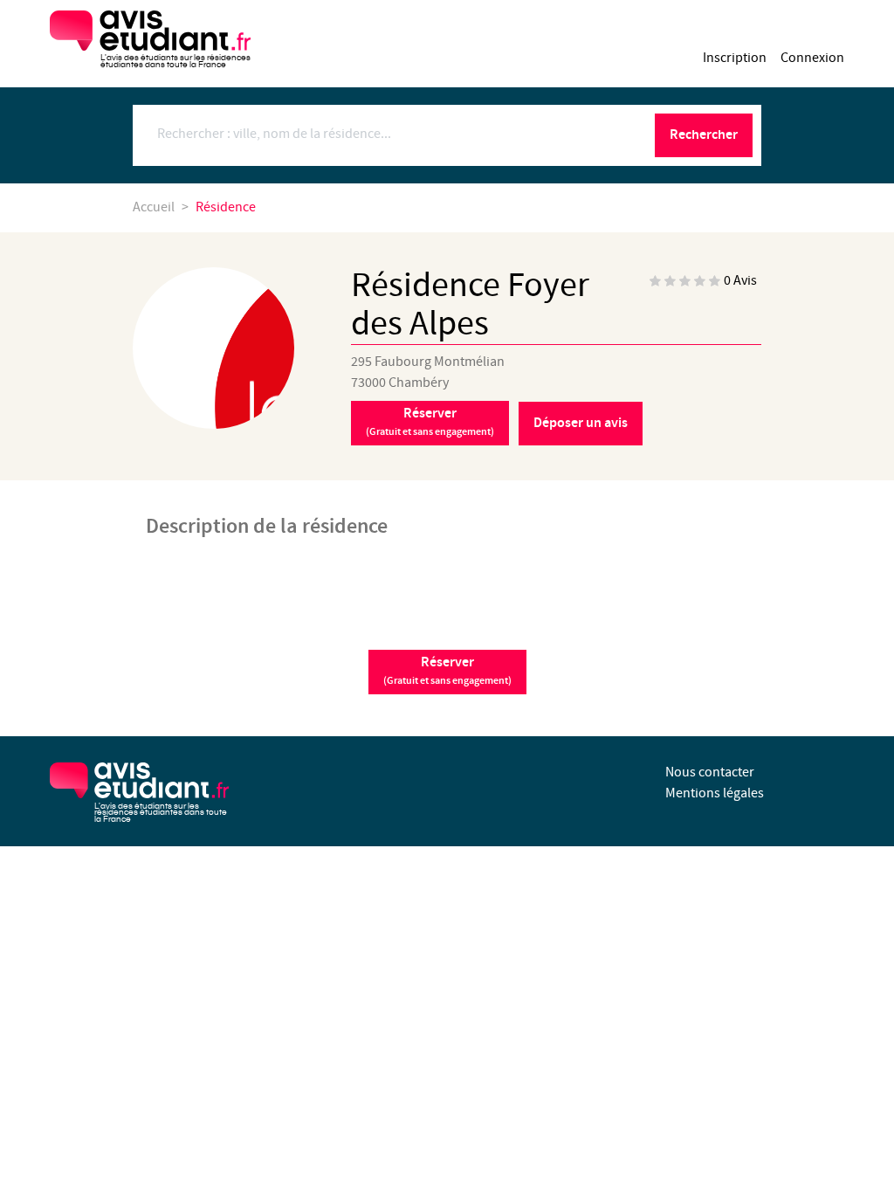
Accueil (154, 207)
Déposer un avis (580, 423)
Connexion (812, 58)
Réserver (430, 421)
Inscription (735, 58)
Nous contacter (709, 772)
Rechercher (704, 135)
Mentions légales (714, 793)
